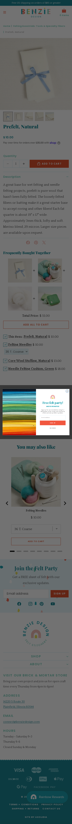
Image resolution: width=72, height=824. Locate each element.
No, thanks (53, 428)
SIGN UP (52, 422)
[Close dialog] (67, 391)
